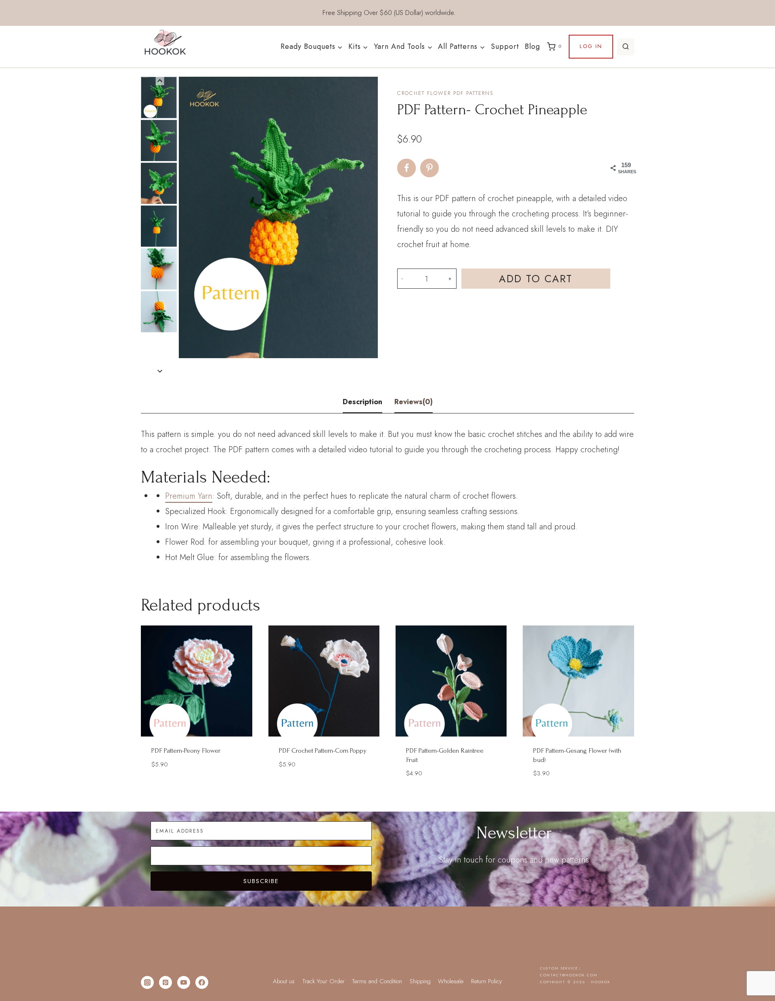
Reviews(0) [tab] (413, 402)
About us (284, 981)
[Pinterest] (165, 982)
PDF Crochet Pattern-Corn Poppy (323, 750)
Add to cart (535, 278)
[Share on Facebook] (406, 168)
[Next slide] (160, 371)
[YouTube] (183, 982)
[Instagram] (147, 982)
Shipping (420, 981)
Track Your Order (323, 981)
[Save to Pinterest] (429, 168)
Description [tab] (362, 402)
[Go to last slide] (160, 81)
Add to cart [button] (196, 787)
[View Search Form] (625, 46)
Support (505, 46)
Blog (532, 46)
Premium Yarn (188, 496)
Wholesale (450, 981)
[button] (159, 97)
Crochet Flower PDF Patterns (445, 93)
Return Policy (486, 981)
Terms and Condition (377, 981)
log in (591, 46)
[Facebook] (201, 982)
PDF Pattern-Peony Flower (185, 750)
